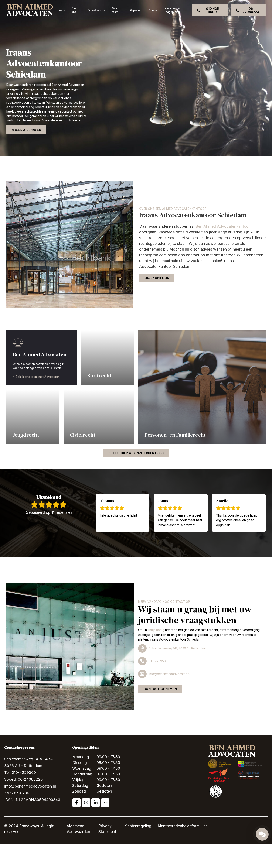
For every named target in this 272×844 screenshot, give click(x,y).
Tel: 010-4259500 (20, 772)
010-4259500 (158, 661)
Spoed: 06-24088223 (23, 779)
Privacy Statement (107, 829)
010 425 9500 (212, 10)
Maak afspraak (26, 130)
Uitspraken (135, 10)
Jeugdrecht (26, 434)
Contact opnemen (160, 689)
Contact (153, 10)
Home (61, 10)
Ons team (115, 10)
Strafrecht (99, 375)
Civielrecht (82, 434)
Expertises (94, 10)
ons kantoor (156, 278)
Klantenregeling (137, 826)
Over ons (74, 10)
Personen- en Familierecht (175, 434)
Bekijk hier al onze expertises (136, 453)
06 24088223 (250, 10)
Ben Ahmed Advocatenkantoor (223, 226)
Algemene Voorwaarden (78, 829)
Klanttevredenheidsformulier (182, 826)
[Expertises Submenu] (104, 10)
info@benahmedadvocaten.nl (169, 674)
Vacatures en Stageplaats (173, 10)
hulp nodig (156, 630)
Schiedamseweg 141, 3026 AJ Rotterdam (177, 648)
